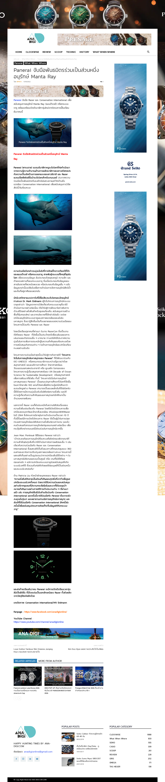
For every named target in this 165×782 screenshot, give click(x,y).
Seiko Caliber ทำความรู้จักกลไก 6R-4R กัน (89, 735)
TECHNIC (71, 52)
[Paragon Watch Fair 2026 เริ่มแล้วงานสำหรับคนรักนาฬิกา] (89, 676)
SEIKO (112, 742)
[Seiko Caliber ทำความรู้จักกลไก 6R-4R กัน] (68, 737)
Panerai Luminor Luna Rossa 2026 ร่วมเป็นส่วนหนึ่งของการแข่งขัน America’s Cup (26, 690)
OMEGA (113, 762)
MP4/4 (19, 82)
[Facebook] (16, 759)
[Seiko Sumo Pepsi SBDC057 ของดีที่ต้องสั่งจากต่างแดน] (68, 761)
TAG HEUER (115, 766)
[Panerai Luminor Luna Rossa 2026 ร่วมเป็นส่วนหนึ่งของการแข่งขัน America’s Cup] (28, 676)
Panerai (18, 63)
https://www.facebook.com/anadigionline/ (45, 612)
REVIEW (47, 52)
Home (18, 52)
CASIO (112, 746)
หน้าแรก (16, 59)
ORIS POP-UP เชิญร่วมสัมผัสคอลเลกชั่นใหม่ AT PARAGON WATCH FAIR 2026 (58, 690)
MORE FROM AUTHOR (50, 661)
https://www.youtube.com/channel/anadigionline (39, 622)
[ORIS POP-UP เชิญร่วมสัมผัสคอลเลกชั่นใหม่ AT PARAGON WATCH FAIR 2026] (58, 676)
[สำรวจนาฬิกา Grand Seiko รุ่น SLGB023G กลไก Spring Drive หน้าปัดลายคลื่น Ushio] (130, 172)
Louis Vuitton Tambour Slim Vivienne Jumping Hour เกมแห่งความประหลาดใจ (33, 650)
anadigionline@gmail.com (38, 751)
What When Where (104, 52)
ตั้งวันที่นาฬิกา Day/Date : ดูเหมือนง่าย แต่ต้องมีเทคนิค (88, 747)
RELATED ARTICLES (25, 661)
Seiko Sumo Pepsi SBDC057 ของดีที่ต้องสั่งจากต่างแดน (89, 760)
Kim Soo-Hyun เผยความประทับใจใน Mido (85, 649)
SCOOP (59, 52)
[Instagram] (23, 759)
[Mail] (30, 759)
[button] (148, 52)
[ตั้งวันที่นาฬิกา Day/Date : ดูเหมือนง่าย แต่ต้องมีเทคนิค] (68, 749)
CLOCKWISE (32, 52)
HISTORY (84, 52)
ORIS (112, 758)
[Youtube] (37, 759)
